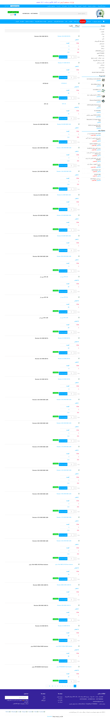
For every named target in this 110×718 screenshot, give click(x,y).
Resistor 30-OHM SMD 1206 (41, 236)
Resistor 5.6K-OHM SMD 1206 (40, 541)
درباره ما (59, 6)
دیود (103, 36)
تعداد (78, 57)
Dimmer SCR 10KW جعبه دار (94, 133)
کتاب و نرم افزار (100, 62)
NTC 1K (46, 104)
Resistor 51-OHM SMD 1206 (41, 195)
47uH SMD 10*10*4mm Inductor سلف (38, 564)
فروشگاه (89, 21)
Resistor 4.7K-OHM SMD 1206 (40, 517)
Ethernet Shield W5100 (95, 100)
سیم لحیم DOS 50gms (95, 178)
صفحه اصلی (59, 696)
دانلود (44, 698)
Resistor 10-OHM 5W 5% (41, 626)
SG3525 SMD (97, 174)
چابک (23, 700)
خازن (66, 21)
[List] (78, 31)
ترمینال (102, 48)
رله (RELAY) (101, 55)
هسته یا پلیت (101, 67)
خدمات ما (70, 6)
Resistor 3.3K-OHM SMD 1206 (40, 399)
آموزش (79, 6)
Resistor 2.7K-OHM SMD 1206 (40, 446)
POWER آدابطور (100, 53)
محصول (12, 14)
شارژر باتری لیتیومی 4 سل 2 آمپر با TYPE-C (93, 138)
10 (52, 686)
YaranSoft (49, 716)
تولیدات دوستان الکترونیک (40, 21)
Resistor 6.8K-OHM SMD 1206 (40, 423)
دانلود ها (84, 6)
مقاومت (70, 21)
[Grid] (76, 31)
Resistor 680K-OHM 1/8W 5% (40, 585)
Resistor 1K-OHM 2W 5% (41, 358)
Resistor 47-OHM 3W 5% (41, 63)
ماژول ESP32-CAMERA (95, 143)
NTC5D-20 (45, 83)
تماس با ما (64, 6)
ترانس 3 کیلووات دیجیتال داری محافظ (94, 165)
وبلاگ (75, 6)
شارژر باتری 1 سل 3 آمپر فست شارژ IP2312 (94, 153)
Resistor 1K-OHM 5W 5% (41, 338)
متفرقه (102, 46)
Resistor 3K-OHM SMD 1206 (40, 124)
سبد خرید (7, 5)
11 (49, 686)
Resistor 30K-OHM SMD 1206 (40, 256)
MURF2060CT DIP (96, 170)
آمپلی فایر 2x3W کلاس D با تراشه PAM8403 (93, 159)
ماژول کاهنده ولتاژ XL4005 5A (94, 148)
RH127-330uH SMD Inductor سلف (39, 646)
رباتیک (103, 70)
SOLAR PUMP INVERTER (98, 72)
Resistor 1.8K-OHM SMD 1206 (40, 147)
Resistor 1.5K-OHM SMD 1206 (40, 171)
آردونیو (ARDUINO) (99, 50)
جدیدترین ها (82, 21)
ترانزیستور (50, 21)
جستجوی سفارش (51, 6)
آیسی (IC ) (76, 21)
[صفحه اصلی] (103, 21)
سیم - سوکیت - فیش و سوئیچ (97, 58)
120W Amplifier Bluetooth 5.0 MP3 (94, 105)
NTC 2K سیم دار (44, 276)
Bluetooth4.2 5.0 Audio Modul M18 (94, 120)
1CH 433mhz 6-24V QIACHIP (94, 79)
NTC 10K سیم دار (43, 317)
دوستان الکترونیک (101, 6)
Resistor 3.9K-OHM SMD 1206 (40, 494)
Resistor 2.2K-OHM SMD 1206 (40, 470)
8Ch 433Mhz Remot (96, 84)
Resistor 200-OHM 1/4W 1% (41, 605)
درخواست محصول (92, 6)
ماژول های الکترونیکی (59, 21)
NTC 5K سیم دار (44, 297)
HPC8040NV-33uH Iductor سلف (40, 667)
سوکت (102, 34)
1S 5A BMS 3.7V (97, 89)
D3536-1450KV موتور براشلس (94, 115)
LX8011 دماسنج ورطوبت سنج (94, 95)
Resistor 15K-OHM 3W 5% (41, 36)
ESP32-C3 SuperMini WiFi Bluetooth (94, 126)
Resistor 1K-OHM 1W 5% (41, 379)
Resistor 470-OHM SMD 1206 (40, 215)
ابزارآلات (102, 65)
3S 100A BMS (97, 110)
